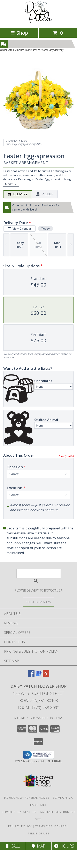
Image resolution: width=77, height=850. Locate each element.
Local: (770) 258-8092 (38, 707)
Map (40, 846)
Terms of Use (38, 833)
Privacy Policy (20, 826)
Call (14, 846)
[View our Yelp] (46, 675)
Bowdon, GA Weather (19, 812)
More (9, 184)
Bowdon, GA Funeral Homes (26, 797)
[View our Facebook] (31, 675)
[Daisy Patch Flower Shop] (38, 22)
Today (45, 228)
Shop (22, 32)
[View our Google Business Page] (38, 675)
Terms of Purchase (50, 826)
